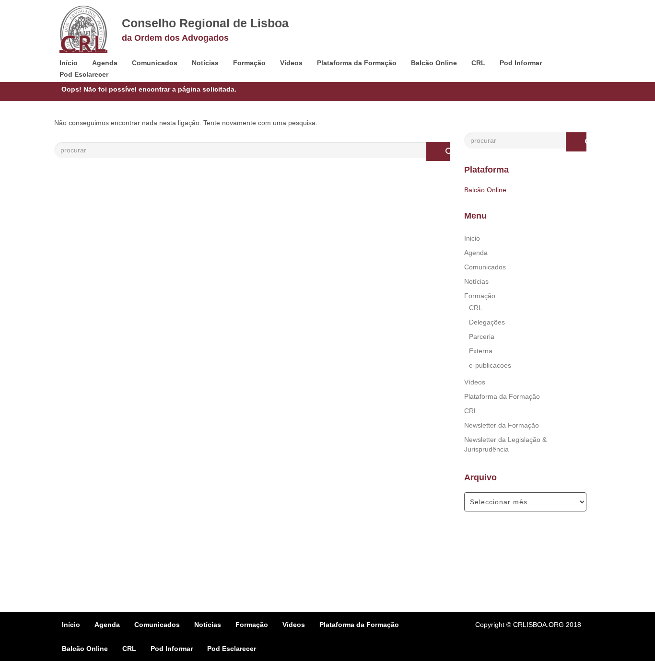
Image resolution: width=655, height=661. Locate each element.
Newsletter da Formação (501, 425)
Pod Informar (521, 63)
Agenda (104, 63)
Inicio (472, 238)
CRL (478, 63)
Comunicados (154, 63)
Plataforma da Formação (357, 63)
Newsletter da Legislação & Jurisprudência (505, 444)
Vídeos (291, 63)
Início (68, 63)
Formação (249, 63)
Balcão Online (434, 63)
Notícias (205, 63)
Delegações (487, 322)
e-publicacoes (490, 365)
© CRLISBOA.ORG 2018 (543, 624)
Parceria (481, 336)
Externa (480, 351)
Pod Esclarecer (83, 74)
